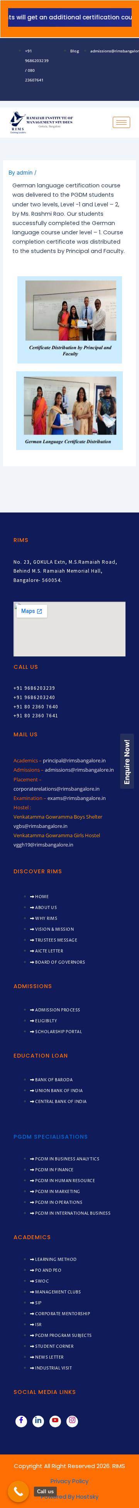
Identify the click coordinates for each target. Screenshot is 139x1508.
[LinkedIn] (38, 1421)
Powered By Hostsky (69, 1496)
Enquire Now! (127, 761)
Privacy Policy (69, 1481)
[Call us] (18, 1491)
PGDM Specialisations (51, 1137)
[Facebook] (21, 1421)
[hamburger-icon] (121, 122)
